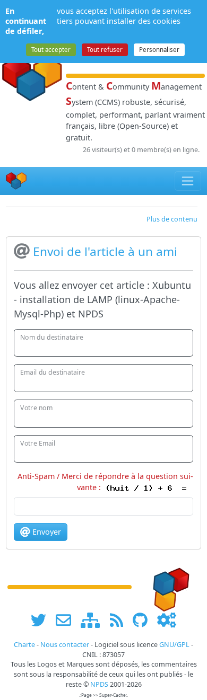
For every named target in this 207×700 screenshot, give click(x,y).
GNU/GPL (174, 644)
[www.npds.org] (168, 586)
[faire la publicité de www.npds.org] (67, 620)
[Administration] (166, 620)
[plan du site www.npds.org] (94, 620)
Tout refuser (105, 50)
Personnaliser (159, 50)
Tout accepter (51, 50)
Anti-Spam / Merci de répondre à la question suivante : (105, 482)
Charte (24, 644)
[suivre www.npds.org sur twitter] (42, 620)
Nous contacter (64, 644)
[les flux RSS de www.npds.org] (120, 620)
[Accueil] (16, 181)
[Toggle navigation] (188, 180)
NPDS (99, 684)
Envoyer (45, 532)
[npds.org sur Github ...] (144, 620)
